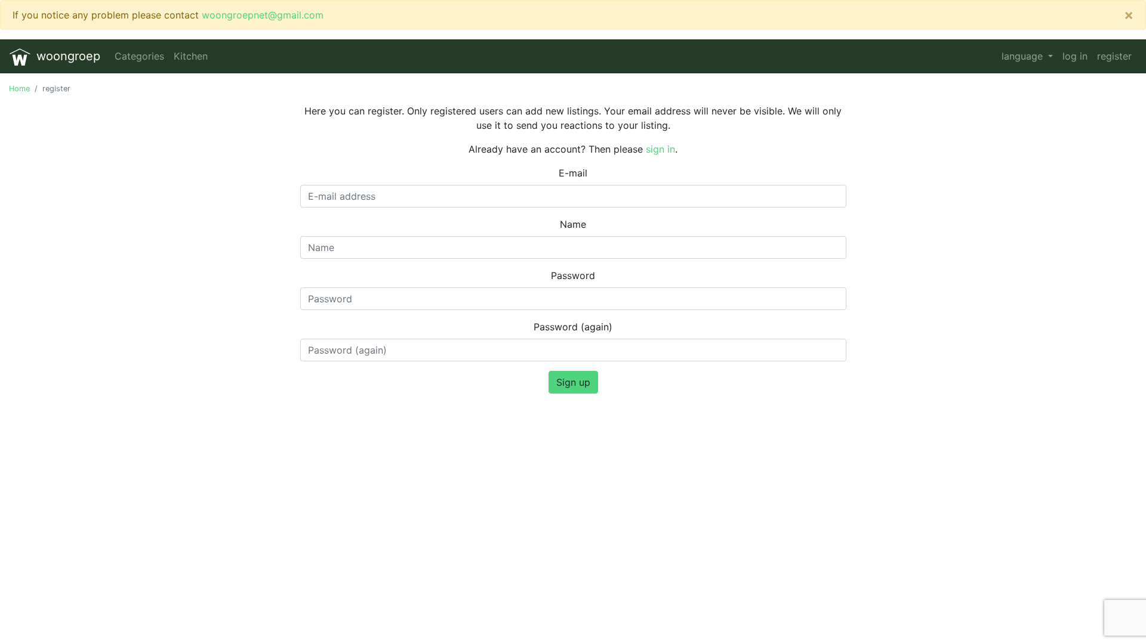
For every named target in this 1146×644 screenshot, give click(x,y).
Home (19, 88)
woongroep (66, 56)
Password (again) (573, 327)
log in (1075, 56)
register (1114, 56)
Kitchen (191, 56)
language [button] (1024, 56)
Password (573, 275)
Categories (139, 56)
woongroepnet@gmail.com (263, 15)
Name (573, 224)
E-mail (573, 173)
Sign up (573, 382)
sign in (660, 149)
